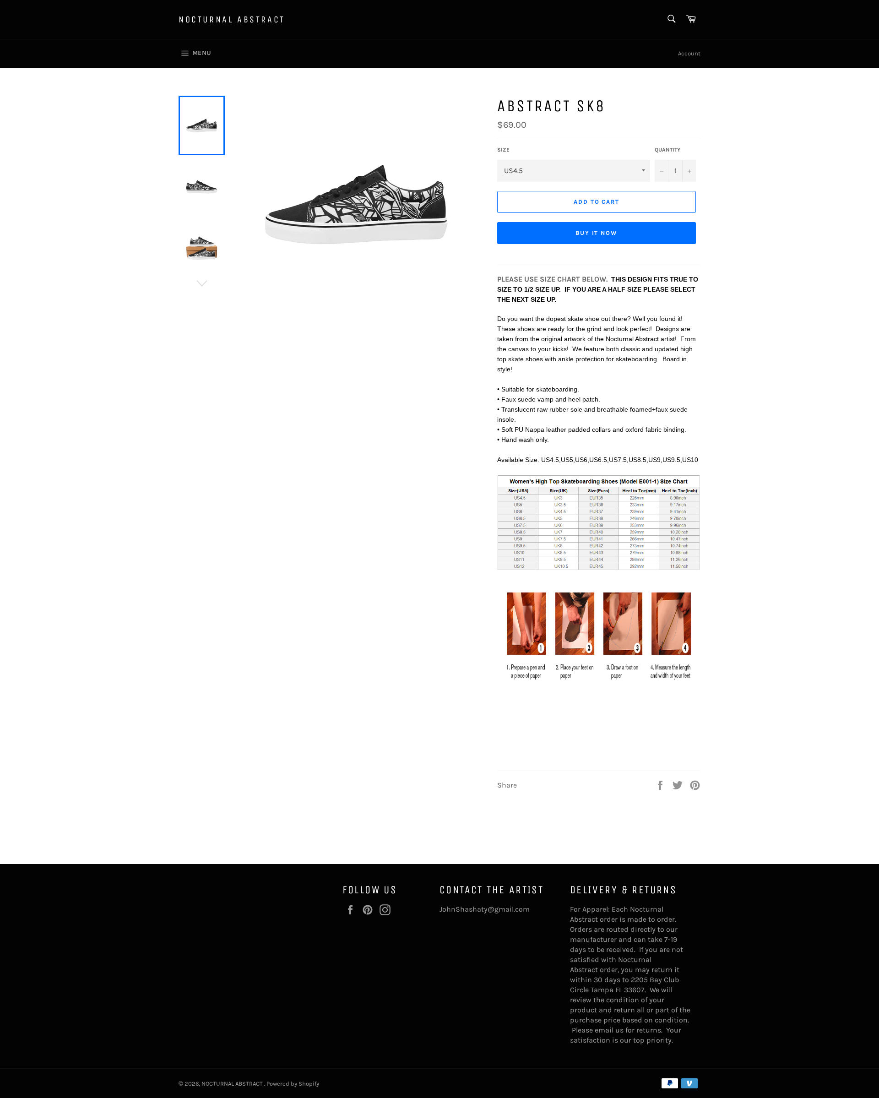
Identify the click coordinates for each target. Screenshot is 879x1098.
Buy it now (596, 232)
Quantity (667, 150)
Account (689, 53)
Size (503, 150)
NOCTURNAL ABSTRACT (232, 19)
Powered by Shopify (292, 1083)
